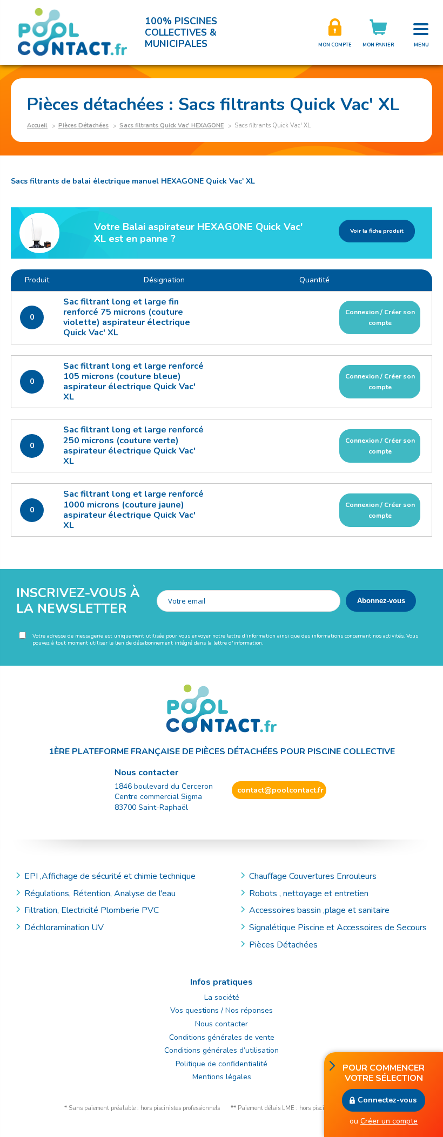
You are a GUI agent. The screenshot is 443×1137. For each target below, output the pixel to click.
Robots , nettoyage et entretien (308, 893)
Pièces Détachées (83, 125)
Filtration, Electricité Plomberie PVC (91, 910)
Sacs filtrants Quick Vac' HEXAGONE (171, 125)
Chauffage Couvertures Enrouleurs (313, 876)
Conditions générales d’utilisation (221, 1050)
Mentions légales (221, 1077)
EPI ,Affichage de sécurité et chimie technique (110, 876)
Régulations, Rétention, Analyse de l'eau (100, 893)
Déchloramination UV (68, 927)
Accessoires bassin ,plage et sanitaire (319, 910)
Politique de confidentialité (221, 1064)
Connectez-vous (387, 1100)
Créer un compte (389, 1121)
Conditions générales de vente (221, 1037)
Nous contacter (221, 1024)
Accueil (37, 125)
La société (221, 997)
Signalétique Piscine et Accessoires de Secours (338, 927)
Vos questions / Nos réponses (221, 1010)
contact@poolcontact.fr (280, 790)
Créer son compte (335, 32)
